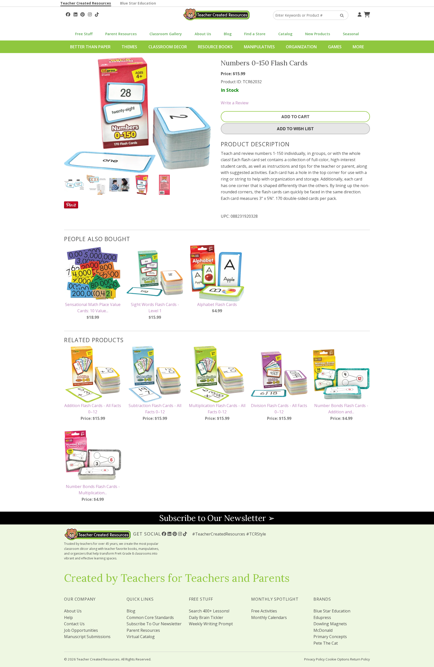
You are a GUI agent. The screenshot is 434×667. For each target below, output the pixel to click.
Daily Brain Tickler (206, 617)
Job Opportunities (81, 630)
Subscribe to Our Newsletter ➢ (217, 518)
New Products (317, 33)
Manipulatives (259, 47)
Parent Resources (121, 33)
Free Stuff (83, 33)
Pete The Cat (325, 643)
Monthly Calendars (269, 617)
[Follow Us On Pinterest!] (82, 14)
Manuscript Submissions (87, 636)
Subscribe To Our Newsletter (154, 624)
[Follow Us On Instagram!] (90, 14)
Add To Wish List (295, 128)
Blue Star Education (138, 3)
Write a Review (234, 103)
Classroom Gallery (165, 33)
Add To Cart (295, 116)
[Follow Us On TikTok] (97, 14)
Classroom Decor (167, 47)
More (358, 47)
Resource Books (215, 47)
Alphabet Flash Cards (217, 304)
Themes (129, 47)
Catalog (285, 33)
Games (335, 47)
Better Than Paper (90, 47)
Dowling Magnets (330, 624)
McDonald (323, 630)
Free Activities (264, 611)
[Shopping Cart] (366, 14)
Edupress (322, 617)
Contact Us (74, 624)
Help (68, 617)
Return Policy (360, 659)
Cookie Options (337, 659)
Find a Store (254, 33)
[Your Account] (358, 14)
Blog (228, 33)
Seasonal (351, 33)
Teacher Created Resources (85, 3)
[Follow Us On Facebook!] (68, 14)
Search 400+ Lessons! (209, 611)
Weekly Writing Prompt (211, 624)
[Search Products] (340, 15)
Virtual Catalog (141, 636)
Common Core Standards (150, 617)
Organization (301, 47)
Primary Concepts (330, 636)
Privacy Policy (314, 659)
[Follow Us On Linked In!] (75, 14)
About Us (203, 33)
